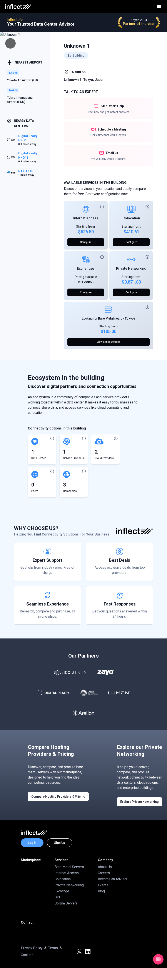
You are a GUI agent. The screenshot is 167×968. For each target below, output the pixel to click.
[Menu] (159, 6)
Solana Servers (66, 903)
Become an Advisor (112, 879)
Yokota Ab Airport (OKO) (23, 80)
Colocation (131, 218)
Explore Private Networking (139, 801)
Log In (32, 842)
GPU (58, 897)
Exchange (62, 891)
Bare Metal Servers (69, 867)
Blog (101, 891)
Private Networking (131, 268)
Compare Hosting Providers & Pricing (58, 796)
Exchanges (86, 268)
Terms (53, 948)
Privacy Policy (32, 948)
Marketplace (31, 860)
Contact (27, 922)
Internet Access (85, 218)
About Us (105, 867)
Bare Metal (106, 318)
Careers (104, 873)
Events (103, 885)
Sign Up (59, 842)
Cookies (27, 955)
